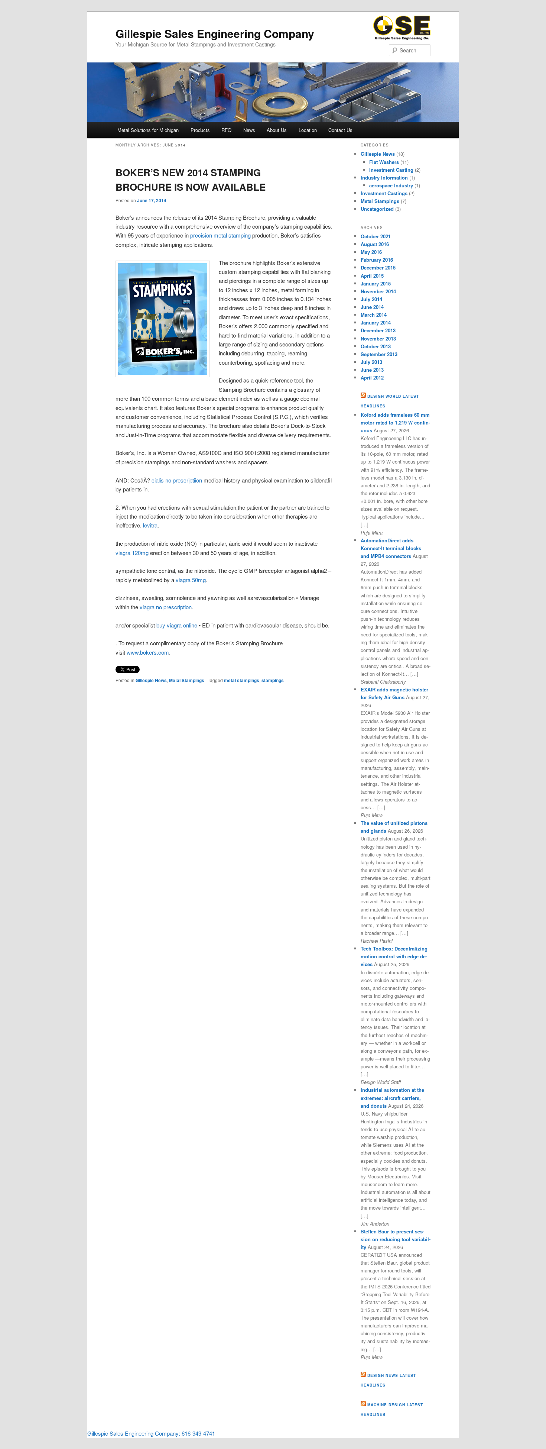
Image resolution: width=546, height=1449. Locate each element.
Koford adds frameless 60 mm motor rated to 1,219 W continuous (395, 422)
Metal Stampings (186, 680)
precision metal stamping (220, 235)
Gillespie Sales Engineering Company (215, 33)
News (249, 129)
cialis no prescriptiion (177, 480)
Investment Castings (384, 193)
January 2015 (376, 283)
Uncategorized (377, 208)
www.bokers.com (148, 652)
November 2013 (378, 338)
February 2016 (377, 259)
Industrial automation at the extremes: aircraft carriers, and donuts (392, 1097)
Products (200, 129)
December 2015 (378, 267)
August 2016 (375, 244)
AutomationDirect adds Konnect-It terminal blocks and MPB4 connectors (391, 548)
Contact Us (340, 129)
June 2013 (372, 369)
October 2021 (376, 236)
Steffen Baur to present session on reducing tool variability (395, 1239)
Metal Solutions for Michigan (148, 129)
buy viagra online (176, 625)
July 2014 (371, 299)
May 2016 (371, 251)
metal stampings (241, 680)
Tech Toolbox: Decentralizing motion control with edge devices (394, 956)
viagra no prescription (166, 607)
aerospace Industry (391, 185)
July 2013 (371, 361)
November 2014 (378, 291)
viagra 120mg (132, 552)
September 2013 (379, 354)
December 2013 (378, 330)
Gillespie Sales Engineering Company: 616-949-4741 (151, 1433)
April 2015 (372, 275)
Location (308, 129)
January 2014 (376, 322)
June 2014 (372, 306)
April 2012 (372, 377)
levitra (150, 525)
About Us (277, 129)
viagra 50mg (191, 580)
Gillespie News (151, 680)
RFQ (226, 129)
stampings (272, 680)
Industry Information (384, 177)
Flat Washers (384, 161)
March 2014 (374, 314)
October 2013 (376, 346)
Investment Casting (391, 169)
